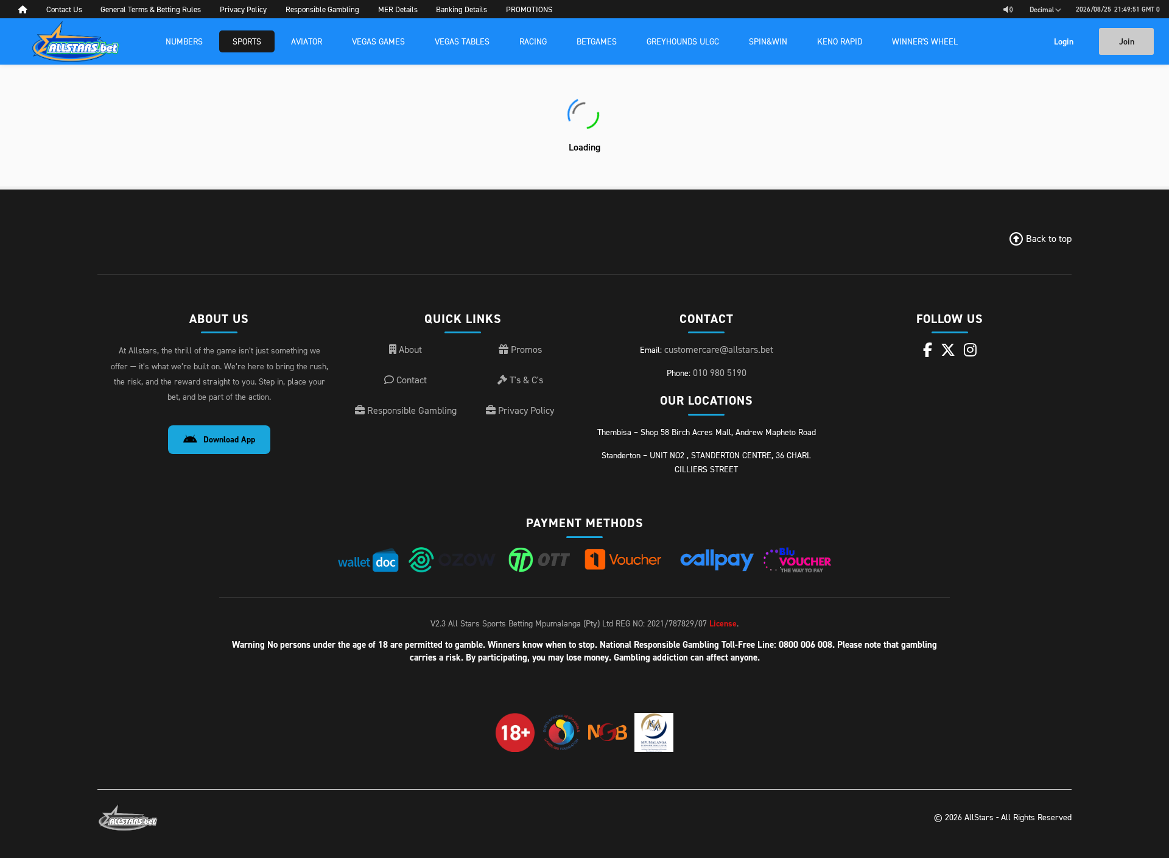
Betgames (597, 41)
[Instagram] (970, 349)
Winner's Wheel (925, 41)
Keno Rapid (839, 41)
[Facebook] (927, 349)
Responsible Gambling (411, 410)
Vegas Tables (462, 41)
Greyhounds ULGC (683, 41)
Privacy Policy (525, 410)
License (723, 623)
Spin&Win (768, 41)
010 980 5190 (719, 372)
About (409, 349)
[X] (948, 349)
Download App (229, 439)
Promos (525, 349)
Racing (533, 41)
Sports (247, 41)
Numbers (184, 41)
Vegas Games (378, 41)
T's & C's (525, 380)
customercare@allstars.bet (718, 349)
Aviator (306, 41)
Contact (410, 380)
